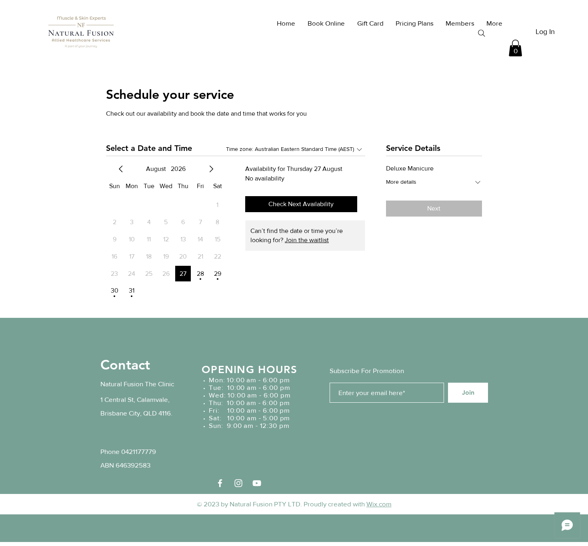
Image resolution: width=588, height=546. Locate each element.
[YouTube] (257, 483)
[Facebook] (220, 483)
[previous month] (121, 169)
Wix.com (379, 504)
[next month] (211, 169)
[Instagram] (238, 483)
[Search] (481, 33)
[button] (515, 48)
